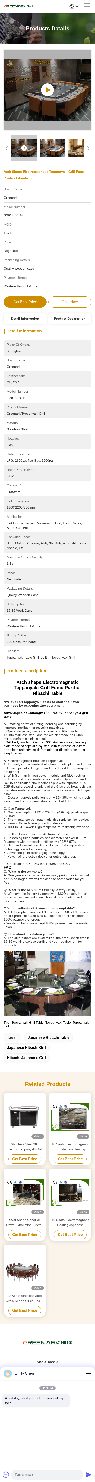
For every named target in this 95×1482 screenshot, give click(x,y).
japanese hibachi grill (26, 1048)
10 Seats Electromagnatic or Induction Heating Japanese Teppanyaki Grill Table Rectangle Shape (70, 1147)
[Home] (47, 1348)
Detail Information (25, 318)
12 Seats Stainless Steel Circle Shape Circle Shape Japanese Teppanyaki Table (25, 1298)
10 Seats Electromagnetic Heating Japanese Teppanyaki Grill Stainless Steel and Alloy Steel (70, 1222)
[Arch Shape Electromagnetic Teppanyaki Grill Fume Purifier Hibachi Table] (47, 90)
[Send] (88, 1475)
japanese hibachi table (48, 1037)
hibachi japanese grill (26, 1058)
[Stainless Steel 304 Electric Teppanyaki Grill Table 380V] (25, 1117)
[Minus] (88, 1373)
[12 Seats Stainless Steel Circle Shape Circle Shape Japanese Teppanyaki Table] (25, 1268)
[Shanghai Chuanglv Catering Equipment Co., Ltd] (19, 6)
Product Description (70, 318)
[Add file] (6, 1475)
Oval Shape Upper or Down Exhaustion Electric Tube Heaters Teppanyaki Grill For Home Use (24, 1222)
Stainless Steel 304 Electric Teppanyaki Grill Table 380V (24, 1147)
